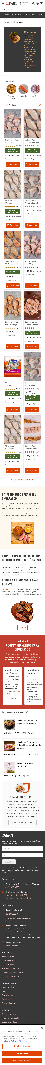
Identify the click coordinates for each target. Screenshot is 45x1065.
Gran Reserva (7, 589)
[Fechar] (42, 1028)
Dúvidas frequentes (11, 976)
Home (7, 22)
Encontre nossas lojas (12, 1018)
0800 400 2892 (20, 928)
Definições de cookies (22, 1046)
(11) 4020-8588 (12, 887)
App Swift (6, 999)
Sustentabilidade (9, 1022)
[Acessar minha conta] (37, 3)
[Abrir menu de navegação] (3, 3)
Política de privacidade (12, 972)
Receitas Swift (8, 956)
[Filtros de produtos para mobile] (39, 105)
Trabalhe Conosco (10, 968)
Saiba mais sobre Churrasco (30, 66)
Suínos (32, 15)
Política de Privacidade (19, 1041)
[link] (8, 9)
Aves (25, 15)
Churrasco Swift (9, 960)
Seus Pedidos (8, 987)
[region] (22, 1044)
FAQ (4, 991)
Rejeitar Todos (22, 1053)
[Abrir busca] (33, 3)
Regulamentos (8, 995)
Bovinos (18, 15)
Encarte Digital (8, 1003)
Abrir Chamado (13, 945)
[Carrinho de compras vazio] (41, 3)
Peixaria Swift (8, 964)
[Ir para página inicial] (11, 3)
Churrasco (8, 15)
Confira (22, 627)
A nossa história (9, 1014)
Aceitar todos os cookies (22, 1060)
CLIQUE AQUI (12, 914)
